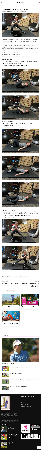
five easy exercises (26, 276)
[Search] (37, 2)
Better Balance (11, 306)
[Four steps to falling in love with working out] (11, 316)
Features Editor (9, 11)
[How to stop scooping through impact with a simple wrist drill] (5, 368)
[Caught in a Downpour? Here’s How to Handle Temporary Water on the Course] (5, 381)
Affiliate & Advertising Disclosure (26, 406)
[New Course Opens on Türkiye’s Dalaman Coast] (5, 388)
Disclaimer (23, 402)
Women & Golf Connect (28, 396)
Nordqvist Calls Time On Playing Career (9, 363)
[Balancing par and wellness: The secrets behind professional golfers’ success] (30, 300)
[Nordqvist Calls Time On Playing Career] (20, 350)
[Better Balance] (11, 300)
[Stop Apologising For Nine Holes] (5, 375)
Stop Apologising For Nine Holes (16, 373)
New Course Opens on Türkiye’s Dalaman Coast (18, 386)
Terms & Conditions (24, 404)
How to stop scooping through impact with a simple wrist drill (21, 367)
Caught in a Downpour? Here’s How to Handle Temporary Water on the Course (24, 379)
